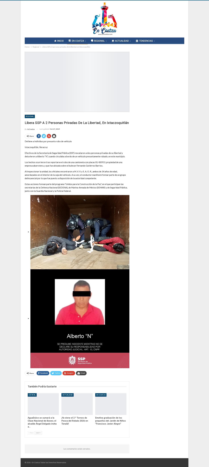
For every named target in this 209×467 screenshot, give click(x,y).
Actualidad (67, 395)
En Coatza (100, 395)
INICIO (60, 41)
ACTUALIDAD (122, 41)
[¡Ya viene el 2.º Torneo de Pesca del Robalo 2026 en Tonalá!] (77, 404)
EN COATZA (78, 41)
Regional (30, 116)
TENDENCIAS (146, 41)
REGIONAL (99, 41)
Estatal (32, 395)
